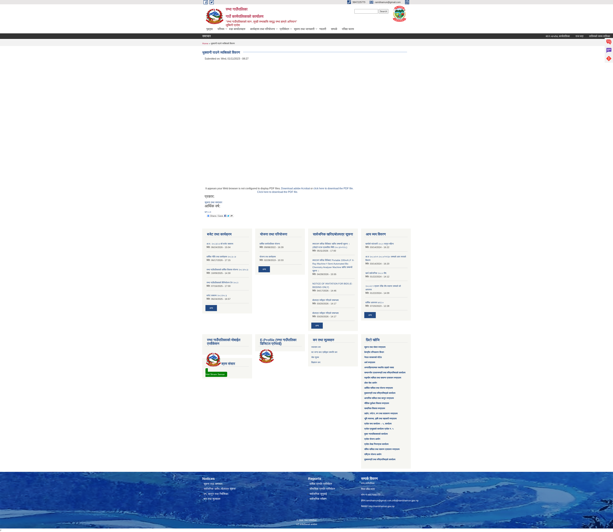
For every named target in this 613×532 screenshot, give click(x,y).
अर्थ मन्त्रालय (369, 362)
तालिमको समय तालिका (582, 36)
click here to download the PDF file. (333, 188)
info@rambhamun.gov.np (405, 500)
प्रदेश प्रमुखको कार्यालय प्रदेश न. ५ (379, 428)
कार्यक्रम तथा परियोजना (262, 29)
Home (205, 43)
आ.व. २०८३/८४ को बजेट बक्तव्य (220, 243)
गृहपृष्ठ (209, 29)
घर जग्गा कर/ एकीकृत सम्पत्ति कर (324, 352)
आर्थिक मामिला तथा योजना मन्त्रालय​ (378, 388)
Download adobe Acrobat (295, 188)
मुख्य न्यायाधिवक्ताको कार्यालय (376, 434)
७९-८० (208, 212)
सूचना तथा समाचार (213, 202)
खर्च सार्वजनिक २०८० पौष (375, 273)
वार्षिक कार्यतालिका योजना (270, 243)
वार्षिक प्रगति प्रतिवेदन (321, 483)
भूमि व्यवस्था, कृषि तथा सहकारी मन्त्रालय (380, 418)
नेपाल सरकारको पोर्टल (373, 357)
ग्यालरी (322, 29)
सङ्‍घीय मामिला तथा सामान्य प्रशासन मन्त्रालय (382, 377)
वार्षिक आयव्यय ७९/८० (374, 302)
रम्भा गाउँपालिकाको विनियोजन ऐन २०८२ (222, 282)
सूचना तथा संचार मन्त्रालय (375, 347)
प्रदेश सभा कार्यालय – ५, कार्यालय (378, 423)
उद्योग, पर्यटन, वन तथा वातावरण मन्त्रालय (381, 413)
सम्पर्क (334, 29)
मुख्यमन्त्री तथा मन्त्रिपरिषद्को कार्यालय (379, 393)
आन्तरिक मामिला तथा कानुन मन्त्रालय (379, 398)
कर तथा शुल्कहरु (212, 498)
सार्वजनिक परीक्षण (318, 498)
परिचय (221, 29)
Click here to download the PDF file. (277, 192)
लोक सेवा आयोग (370, 382)
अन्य (211, 308)
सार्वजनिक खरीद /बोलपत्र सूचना (219, 488)
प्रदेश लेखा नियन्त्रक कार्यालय (376, 444)
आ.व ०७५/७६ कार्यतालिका (541, 36)
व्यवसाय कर (316, 347)
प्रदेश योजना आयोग (372, 439)
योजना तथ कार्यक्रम (268, 256)
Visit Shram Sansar (215, 374)
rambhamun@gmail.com (379, 500)
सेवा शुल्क (315, 357)
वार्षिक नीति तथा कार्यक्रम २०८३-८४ (221, 256)
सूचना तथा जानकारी (304, 29)
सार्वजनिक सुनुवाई (318, 493)
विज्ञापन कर (315, 362)
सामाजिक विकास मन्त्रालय (374, 408)
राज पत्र (562, 36)
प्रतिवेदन (284, 29)
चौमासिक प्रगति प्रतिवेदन (322, 488)
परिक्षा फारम (348, 29)
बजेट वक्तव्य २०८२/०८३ (217, 295)
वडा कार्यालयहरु (237, 29)
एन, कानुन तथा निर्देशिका (216, 493)
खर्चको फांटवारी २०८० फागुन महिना (379, 243)
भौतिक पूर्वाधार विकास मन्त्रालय (376, 403)
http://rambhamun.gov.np (381, 506)
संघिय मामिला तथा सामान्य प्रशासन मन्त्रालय (382, 449)
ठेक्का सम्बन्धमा (606, 36)
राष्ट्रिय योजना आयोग (372, 454)
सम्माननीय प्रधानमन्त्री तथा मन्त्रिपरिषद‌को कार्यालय (384, 372)
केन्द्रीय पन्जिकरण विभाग (374, 352)
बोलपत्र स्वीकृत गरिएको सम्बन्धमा (325, 300)
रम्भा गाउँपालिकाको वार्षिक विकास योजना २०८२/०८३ (227, 269)
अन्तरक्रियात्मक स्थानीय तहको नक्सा (379, 367)
